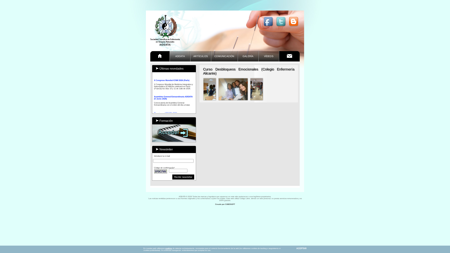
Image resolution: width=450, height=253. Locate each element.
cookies (168, 248)
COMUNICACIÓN (224, 56)
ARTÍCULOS (200, 56)
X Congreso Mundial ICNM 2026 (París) (171, 79)
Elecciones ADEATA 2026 (165, 112)
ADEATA (180, 56)
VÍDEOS (268, 56)
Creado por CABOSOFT (225, 204)
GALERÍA (248, 56)
